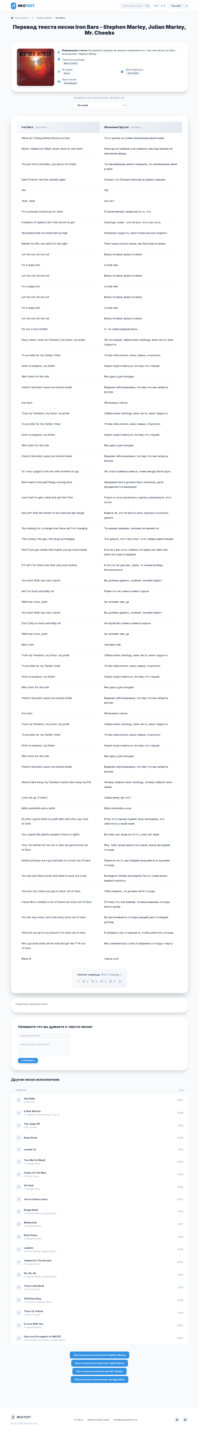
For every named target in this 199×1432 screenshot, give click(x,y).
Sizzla (39, 1238)
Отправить (28, 1060)
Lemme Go (30, 1149)
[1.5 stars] (88, 981)
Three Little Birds (34, 1285)
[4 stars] (111, 981)
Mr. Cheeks (31, 1127)
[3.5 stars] (106, 981)
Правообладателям (98, 1419)
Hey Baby (29, 1098)
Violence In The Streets (37, 1260)
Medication (30, 1222)
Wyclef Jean (32, 1176)
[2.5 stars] (97, 981)
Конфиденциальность (125, 1419)
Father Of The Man (35, 1172)
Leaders (28, 1247)
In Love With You (33, 1323)
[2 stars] (93, 981)
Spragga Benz (33, 1163)
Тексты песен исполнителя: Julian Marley (99, 1363)
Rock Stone (30, 1235)
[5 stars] (120, 981)
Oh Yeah (29, 1185)
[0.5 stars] (79, 981)
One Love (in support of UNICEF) (42, 1336)
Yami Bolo (31, 1302)
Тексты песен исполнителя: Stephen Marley (99, 1355)
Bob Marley (31, 1340)
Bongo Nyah (31, 1209)
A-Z (163, 6)
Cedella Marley (58, 1340)
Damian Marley (43, 1114)
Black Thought (33, 1314)
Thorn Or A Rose (33, 1311)
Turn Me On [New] (34, 1160)
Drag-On (55, 1114)
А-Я (156, 6)
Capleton (30, 1114)
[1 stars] (84, 981)
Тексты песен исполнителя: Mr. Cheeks (99, 1371)
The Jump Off (32, 1123)
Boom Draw (30, 1137)
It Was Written (32, 1111)
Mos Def (30, 1102)
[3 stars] (102, 981)
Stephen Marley (44, 18)
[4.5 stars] (115, 981)
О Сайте (78, 1419)
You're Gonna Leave (35, 1199)
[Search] (147, 5)
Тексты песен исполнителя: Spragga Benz (99, 1379)
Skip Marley (44, 1340)
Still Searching (32, 1298)
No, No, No (30, 1273)
